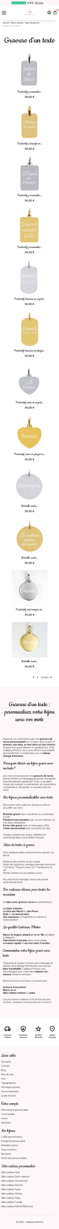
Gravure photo (9, 1149)
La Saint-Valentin (12, 908)
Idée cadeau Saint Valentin (15, 1176)
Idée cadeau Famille (11, 1202)
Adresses (6, 1122)
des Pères (32, 911)
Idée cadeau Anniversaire (14, 1180)
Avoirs (4, 1118)
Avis (3, 1078)
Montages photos (10, 1087)
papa (32, 992)
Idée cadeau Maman (12, 1185)
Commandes (8, 1114)
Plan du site (7, 1074)
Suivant (45, 677)
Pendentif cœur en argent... (29, 402)
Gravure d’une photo (14, 987)
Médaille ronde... (29, 506)
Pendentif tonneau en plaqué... (29, 351)
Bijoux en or (9, 990)
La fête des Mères (13, 911)
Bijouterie (6, 1153)
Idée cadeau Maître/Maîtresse (17, 1206)
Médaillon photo (9, 1145)
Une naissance (11, 917)
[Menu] (4, 12)
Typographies (8, 1082)
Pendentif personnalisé (16, 819)
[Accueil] (29, 13)
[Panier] (55, 12)
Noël (5, 914)
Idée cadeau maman (14, 992)
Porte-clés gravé (12, 825)
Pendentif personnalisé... (29, 92)
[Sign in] (49, 12)
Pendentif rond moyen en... (29, 610)
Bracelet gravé (11, 814)
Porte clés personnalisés (14, 1158)
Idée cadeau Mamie (11, 1193)
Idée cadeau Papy (10, 1197)
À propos (6, 1061)
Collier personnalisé (14, 828)
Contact (5, 1065)
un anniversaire (20, 914)
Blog (3, 1070)
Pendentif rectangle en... (29, 144)
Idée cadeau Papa (10, 1189)
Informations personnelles (14, 1109)
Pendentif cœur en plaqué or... (29, 454)
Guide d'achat (8, 1095)
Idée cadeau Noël (10, 1172)
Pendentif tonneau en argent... (29, 299)
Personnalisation (10, 1091)
